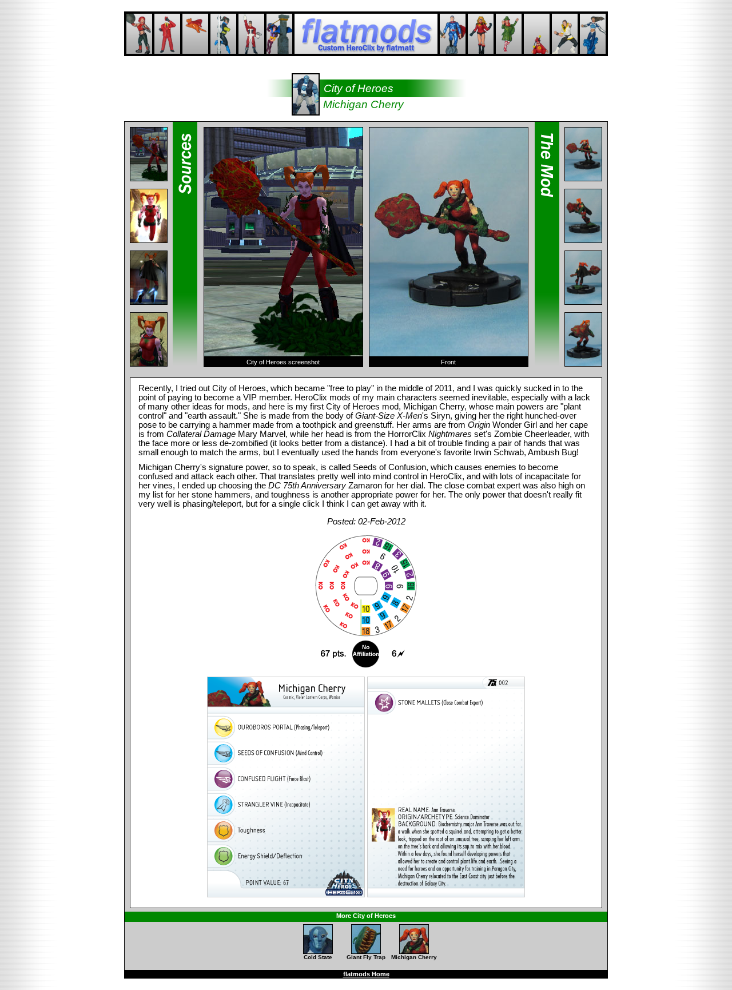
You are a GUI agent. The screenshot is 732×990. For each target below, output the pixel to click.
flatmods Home (366, 974)
